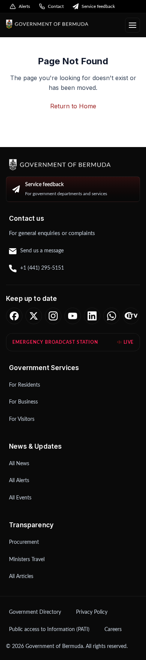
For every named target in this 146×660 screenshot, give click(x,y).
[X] (33, 316)
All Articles (21, 576)
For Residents (24, 385)
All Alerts (19, 480)
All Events (20, 498)
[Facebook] (14, 316)
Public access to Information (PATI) (49, 629)
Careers (113, 629)
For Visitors (21, 419)
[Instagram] (53, 316)
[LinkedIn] (92, 316)
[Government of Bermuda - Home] (62, 24)
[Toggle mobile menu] (132, 25)
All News (19, 463)
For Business (23, 402)
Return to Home (73, 106)
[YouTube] (72, 316)
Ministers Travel (27, 559)
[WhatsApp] (111, 316)
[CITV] (131, 316)
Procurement (24, 542)
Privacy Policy (91, 612)
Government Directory (35, 612)
